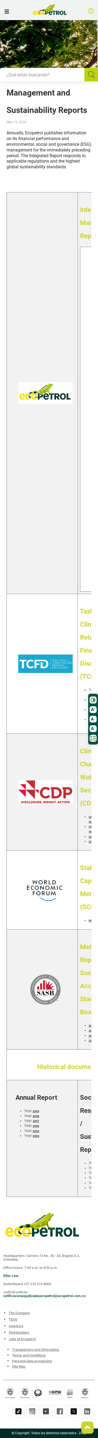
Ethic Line (10, 1276)
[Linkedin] (87, 1411)
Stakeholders (19, 1332)
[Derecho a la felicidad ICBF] (40, 1393)
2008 (36, 1116)
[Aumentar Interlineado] (93, 738)
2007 (36, 1121)
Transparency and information (35, 1350)
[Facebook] (60, 1411)
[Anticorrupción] (10, 1393)
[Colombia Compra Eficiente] (55, 1393)
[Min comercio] (25, 1393)
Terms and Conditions (29, 1355)
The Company (19, 1313)
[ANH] (70, 1393)
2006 (36, 1125)
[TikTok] (18, 1411)
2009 (36, 1111)
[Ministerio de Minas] (85, 1393)
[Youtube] (46, 1411)
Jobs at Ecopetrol (22, 1339)
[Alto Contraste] (93, 699)
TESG (13, 1319)
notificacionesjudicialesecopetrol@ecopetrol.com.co (44, 1296)
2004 (36, 1135)
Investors (16, 1326)
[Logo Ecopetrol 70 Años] (49, 11)
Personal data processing (32, 1361)
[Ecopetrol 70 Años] (42, 1224)
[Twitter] (74, 1411)
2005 (36, 1131)
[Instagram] (32, 1411)
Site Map (19, 1366)
